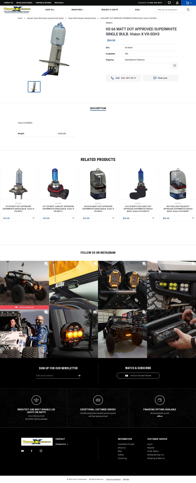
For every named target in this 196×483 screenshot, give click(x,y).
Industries (77, 10)
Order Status (153, 451)
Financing (122, 458)
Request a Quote (109, 10)
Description (98, 108)
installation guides (24, 3)
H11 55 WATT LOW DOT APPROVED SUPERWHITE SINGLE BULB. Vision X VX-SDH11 (58, 208)
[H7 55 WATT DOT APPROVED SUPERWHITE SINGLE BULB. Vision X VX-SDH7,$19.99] (18, 184)
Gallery (121, 455)
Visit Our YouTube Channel (140, 376)
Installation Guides (126, 444)
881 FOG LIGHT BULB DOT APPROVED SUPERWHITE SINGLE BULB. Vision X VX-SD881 (177, 208)
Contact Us (8, 3)
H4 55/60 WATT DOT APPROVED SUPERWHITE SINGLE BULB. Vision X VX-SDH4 (98, 208)
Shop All (49, 10)
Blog (120, 451)
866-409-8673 (156, 3)
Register (150, 448)
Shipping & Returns (43, 3)
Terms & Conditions (113, 479)
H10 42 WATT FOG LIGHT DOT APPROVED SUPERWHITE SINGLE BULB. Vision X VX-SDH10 (138, 208)
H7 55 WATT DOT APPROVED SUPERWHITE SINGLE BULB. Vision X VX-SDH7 (18, 208)
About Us (122, 448)
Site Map (126, 479)
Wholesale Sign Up (155, 455)
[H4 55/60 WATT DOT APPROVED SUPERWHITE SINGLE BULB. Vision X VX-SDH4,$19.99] (98, 184)
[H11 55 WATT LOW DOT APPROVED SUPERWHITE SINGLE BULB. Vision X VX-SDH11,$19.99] (58, 184)
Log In (150, 444)
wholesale (59, 3)
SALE (137, 10)
